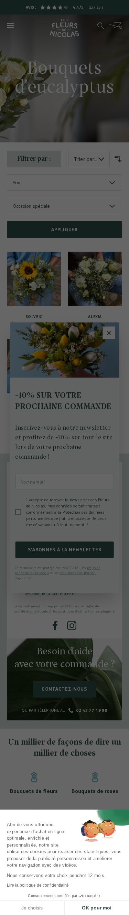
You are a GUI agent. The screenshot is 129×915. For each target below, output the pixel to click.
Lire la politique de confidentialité (38, 885)
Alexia (95, 316)
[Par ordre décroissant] (118, 159)
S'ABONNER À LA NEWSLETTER (64, 550)
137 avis (96, 7)
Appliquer (64, 229)
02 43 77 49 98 (91, 710)
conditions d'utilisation (76, 611)
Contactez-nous (64, 689)
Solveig (34, 316)
